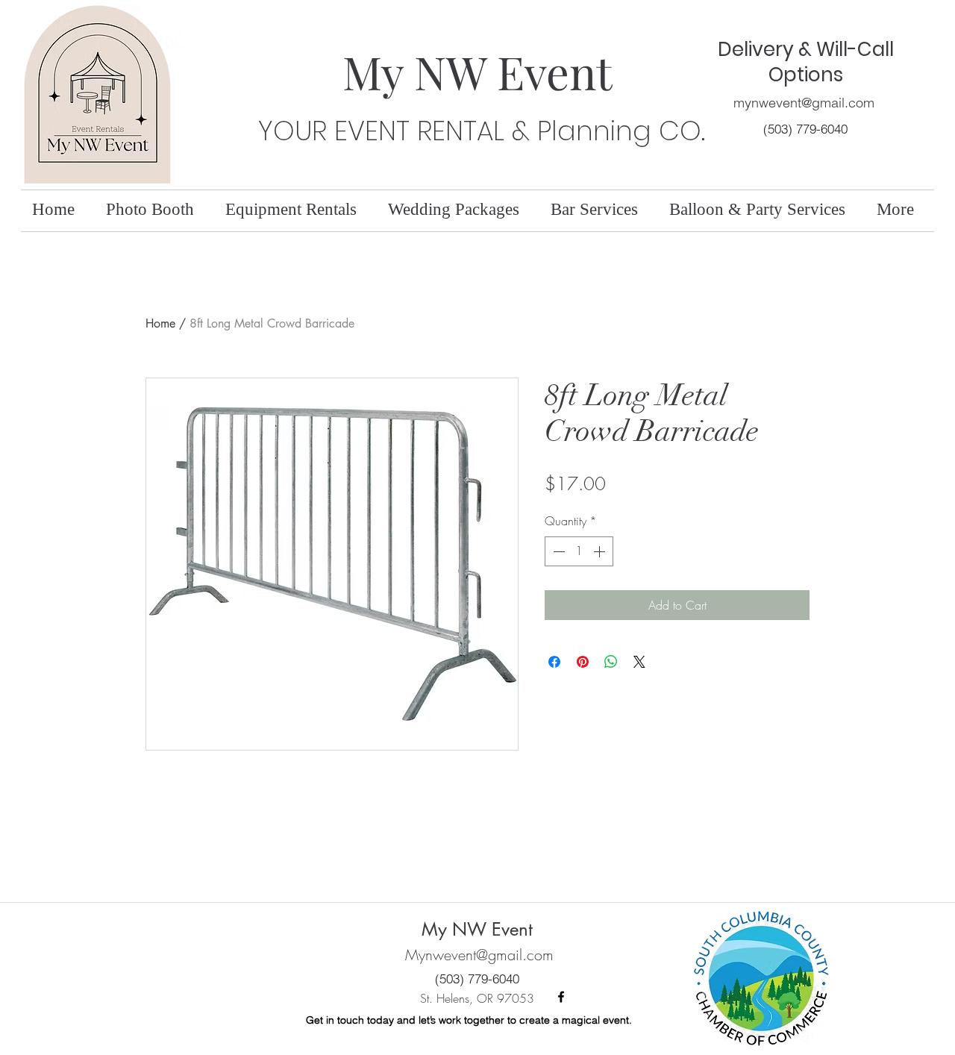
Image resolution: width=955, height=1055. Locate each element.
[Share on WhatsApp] (611, 662)
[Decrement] (557, 551)
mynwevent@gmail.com (803, 102)
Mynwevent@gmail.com (479, 955)
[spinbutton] (579, 551)
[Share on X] (639, 662)
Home (160, 323)
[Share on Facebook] (554, 662)
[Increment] (600, 551)
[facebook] (561, 996)
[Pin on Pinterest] (583, 662)
